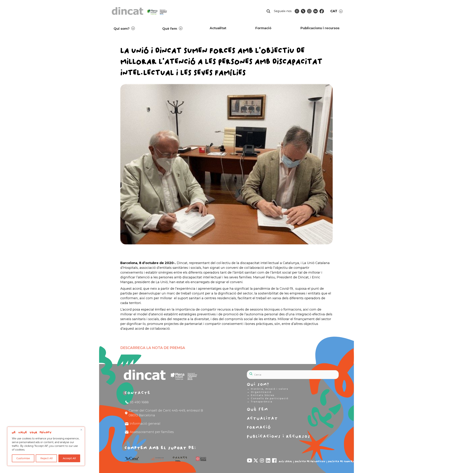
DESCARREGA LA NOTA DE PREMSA (152, 348)
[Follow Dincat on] (297, 11)
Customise (23, 458)
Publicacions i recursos (319, 28)
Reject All (46, 458)
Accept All (69, 458)
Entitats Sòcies (260, 395)
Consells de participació (267, 398)
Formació (263, 28)
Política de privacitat (310, 461)
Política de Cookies (341, 461)
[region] (46, 446)
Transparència (260, 401)
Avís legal (285, 461)
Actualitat (218, 28)
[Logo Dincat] (139, 16)
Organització (259, 392)
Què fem (169, 29)
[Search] (327, 372)
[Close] (81, 430)
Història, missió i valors (267, 388)
